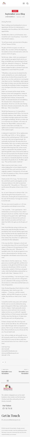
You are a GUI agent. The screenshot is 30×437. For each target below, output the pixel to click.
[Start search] (27, 3)
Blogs (15, 11)
